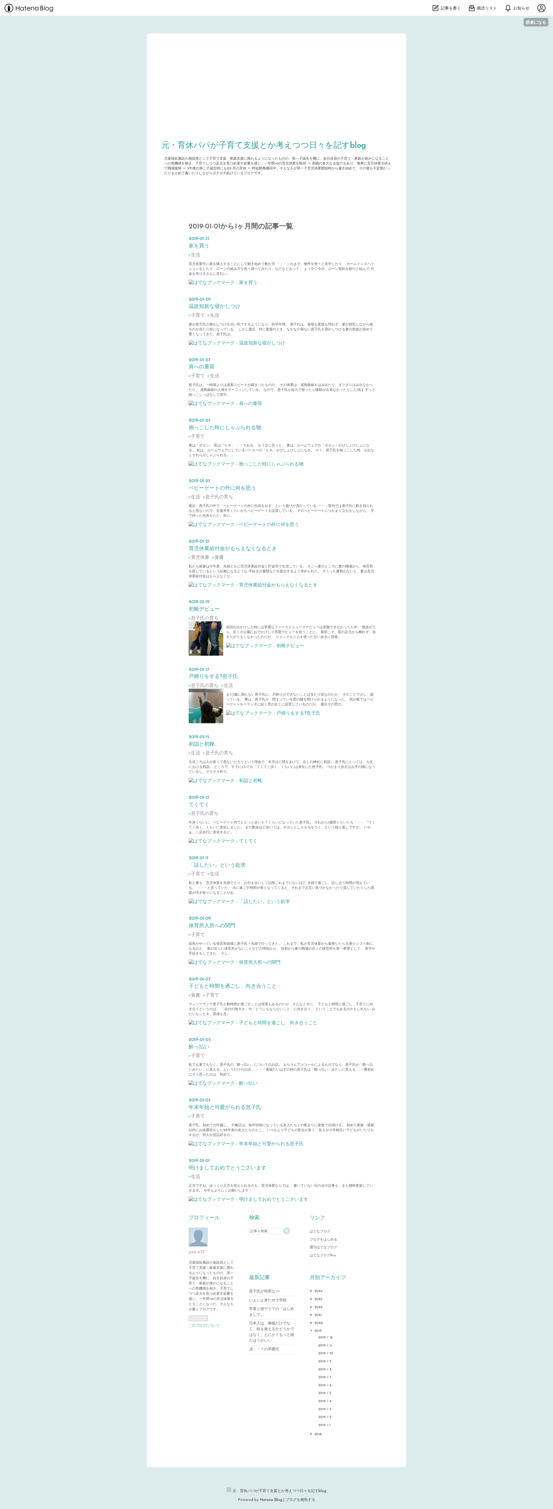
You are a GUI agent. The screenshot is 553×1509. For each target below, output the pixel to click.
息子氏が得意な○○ (264, 1291)
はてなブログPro (323, 1255)
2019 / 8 (325, 1369)
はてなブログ (320, 1231)
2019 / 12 (325, 1337)
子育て (198, 315)
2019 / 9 (325, 1361)
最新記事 (259, 1278)
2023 (318, 1299)
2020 (318, 1323)
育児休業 (200, 557)
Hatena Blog (271, 1500)
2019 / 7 (324, 1377)
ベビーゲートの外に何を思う (222, 488)
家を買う (199, 246)
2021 (318, 1315)
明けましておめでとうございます (227, 1168)
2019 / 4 (325, 1401)
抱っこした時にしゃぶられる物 (225, 428)
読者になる (536, 22)
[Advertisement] (276, 91)
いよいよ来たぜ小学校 (268, 1300)
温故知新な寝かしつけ (214, 306)
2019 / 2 (325, 1417)
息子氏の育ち (219, 497)
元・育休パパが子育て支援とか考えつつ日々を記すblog (263, 146)
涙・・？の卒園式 (264, 1349)
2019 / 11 (325, 1345)
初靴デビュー (204, 609)
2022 (318, 1307)
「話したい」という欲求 (217, 865)
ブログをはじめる (323, 1239)
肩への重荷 (202, 367)
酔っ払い (199, 1047)
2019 (318, 1331)
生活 (195, 255)
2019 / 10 (325, 1353)
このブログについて (204, 1326)
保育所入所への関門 (212, 926)
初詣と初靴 (202, 744)
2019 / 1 (324, 1425)
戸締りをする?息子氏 (213, 676)
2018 (318, 1434)
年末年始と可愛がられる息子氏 (225, 1107)
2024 (318, 1291)
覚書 (219, 557)
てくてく (199, 805)
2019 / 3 (324, 1409)
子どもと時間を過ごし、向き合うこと (233, 986)
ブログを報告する (300, 1500)
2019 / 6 (325, 1385)
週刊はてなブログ (323, 1247)
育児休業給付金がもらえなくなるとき (233, 549)
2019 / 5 (324, 1393)
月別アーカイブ (328, 1278)
